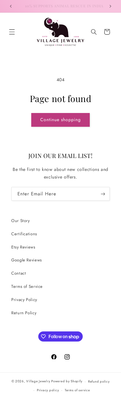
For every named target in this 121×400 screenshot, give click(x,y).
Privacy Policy (24, 300)
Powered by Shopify (66, 381)
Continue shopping (60, 119)
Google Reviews (26, 260)
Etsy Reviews (23, 247)
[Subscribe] (103, 194)
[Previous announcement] (11, 6)
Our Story (20, 221)
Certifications (24, 234)
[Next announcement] (110, 6)
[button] (11, 31)
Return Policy (23, 313)
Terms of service (77, 390)
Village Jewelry (38, 381)
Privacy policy (48, 390)
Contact (18, 273)
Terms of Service (27, 286)
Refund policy (99, 381)
